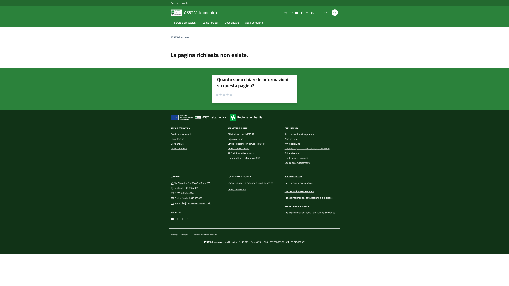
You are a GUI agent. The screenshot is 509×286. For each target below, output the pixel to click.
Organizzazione (235, 139)
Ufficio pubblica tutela (238, 148)
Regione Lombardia (179, 3)
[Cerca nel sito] (335, 12)
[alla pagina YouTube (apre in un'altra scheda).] (295, 12)
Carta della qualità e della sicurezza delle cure (307, 148)
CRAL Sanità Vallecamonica (299, 191)
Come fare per (178, 139)
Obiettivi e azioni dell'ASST (241, 134)
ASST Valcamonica (180, 37)
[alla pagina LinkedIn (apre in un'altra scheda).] (311, 12)
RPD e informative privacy (241, 153)
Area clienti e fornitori (297, 206)
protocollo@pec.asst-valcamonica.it (192, 203)
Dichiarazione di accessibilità (205, 234)
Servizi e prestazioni (181, 134)
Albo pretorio (291, 139)
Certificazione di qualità (296, 158)
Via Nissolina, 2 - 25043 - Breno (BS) (199, 183)
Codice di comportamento (298, 163)
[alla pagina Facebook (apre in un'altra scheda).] (300, 12)
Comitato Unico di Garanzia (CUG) (244, 158)
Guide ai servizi (292, 153)
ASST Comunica (179, 148)
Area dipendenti (293, 176)
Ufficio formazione (237, 189)
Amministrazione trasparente (299, 134)
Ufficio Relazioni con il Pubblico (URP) (246, 144)
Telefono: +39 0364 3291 (187, 188)
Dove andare (177, 144)
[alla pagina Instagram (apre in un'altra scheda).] (306, 12)
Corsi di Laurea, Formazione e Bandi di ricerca (250, 183)
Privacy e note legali (179, 234)
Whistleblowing (292, 144)
